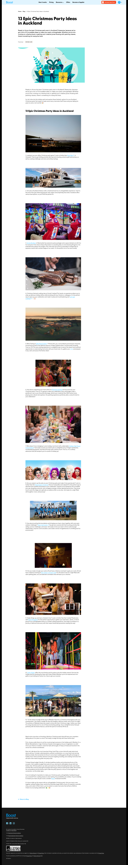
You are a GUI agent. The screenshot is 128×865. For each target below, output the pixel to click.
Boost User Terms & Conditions (14, 833)
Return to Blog (24, 799)
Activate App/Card (110, 2)
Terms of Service (33, 853)
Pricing (51, 2)
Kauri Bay (70, 155)
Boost (53, 778)
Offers (68, 2)
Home (19, 11)
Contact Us (8, 830)
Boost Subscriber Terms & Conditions (15, 835)
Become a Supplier (78, 2)
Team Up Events (43, 525)
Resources (59, 2)
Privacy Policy (41, 853)
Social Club (29, 42)
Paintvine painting (57, 390)
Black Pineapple (33, 620)
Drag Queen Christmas (41, 485)
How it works (43, 2)
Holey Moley (31, 672)
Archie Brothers (31, 243)
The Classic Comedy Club (48, 573)
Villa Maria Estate (41, 344)
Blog (24, 11)
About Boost (13, 830)
